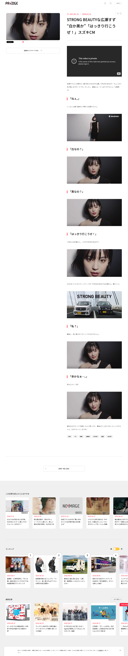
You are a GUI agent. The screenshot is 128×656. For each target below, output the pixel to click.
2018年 (109, 436)
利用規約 (100, 650)
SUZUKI (95, 436)
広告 (69, 436)
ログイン (119, 3)
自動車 (88, 436)
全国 (102, 436)
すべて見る (117, 599)
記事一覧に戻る (64, 468)
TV (75, 436)
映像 (81, 436)
